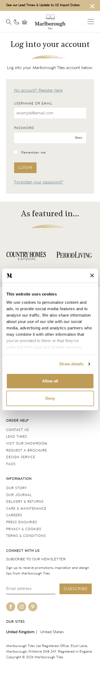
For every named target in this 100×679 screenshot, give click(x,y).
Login (25, 167)
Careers (14, 515)
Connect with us (23, 551)
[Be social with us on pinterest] (32, 606)
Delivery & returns (25, 502)
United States (52, 631)
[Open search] (8, 22)
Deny (50, 398)
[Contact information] (16, 22)
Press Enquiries (21, 522)
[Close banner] (92, 275)
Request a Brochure (26, 451)
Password (24, 128)
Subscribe (75, 589)
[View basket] (26, 22)
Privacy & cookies (23, 529)
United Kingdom (20, 631)
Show (78, 137)
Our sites (15, 622)
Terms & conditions (26, 536)
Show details (71, 364)
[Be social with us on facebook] (10, 606)
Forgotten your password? (38, 182)
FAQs (11, 464)
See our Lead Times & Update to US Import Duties (43, 5)
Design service (20, 457)
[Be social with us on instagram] (21, 606)
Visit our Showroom (26, 444)
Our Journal (19, 495)
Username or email (33, 104)
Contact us (17, 430)
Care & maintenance (26, 509)
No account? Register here (38, 90)
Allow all (50, 381)
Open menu (90, 21)
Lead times (16, 437)
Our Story (16, 488)
